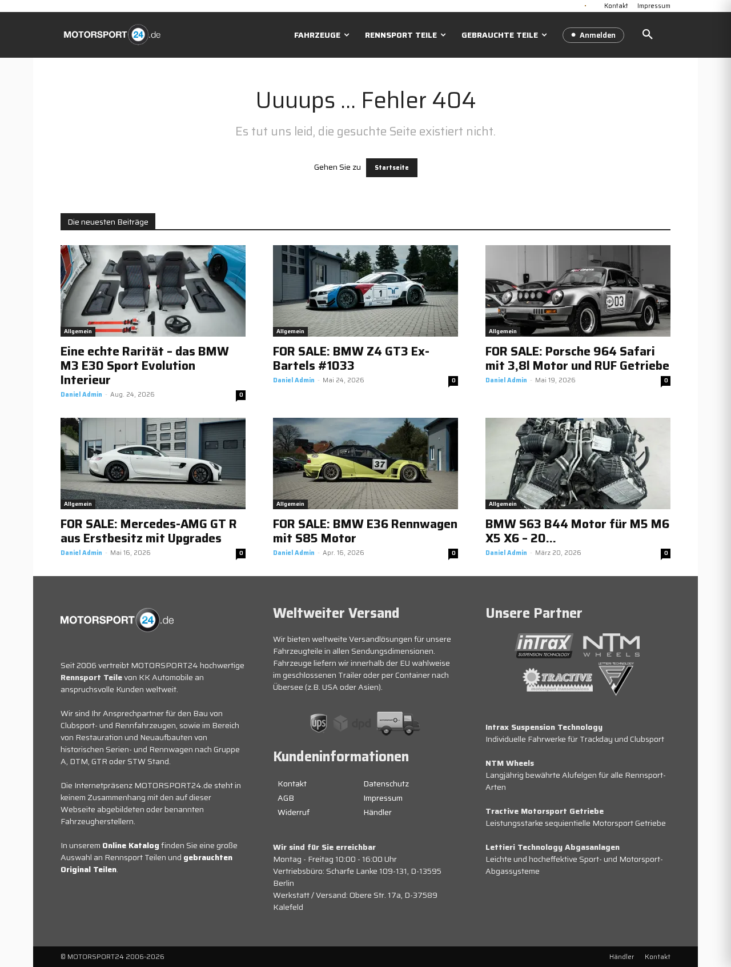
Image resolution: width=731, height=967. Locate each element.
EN (594, 4)
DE (585, 4)
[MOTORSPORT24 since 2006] (112, 34)
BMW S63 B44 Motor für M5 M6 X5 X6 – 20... (577, 531)
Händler (377, 812)
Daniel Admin (81, 394)
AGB (286, 798)
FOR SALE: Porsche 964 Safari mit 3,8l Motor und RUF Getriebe (577, 358)
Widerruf (294, 812)
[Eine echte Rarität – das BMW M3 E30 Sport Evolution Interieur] (153, 291)
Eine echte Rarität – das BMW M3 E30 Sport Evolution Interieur (145, 365)
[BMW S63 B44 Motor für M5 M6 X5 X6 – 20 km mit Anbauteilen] (577, 463)
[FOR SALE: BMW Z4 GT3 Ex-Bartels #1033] (365, 291)
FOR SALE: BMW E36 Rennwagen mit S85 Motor (365, 531)
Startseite (392, 168)
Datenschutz (386, 783)
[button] (647, 35)
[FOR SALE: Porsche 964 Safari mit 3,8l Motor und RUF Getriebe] (577, 291)
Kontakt (292, 783)
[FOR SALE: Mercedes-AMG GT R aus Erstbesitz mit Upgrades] (153, 463)
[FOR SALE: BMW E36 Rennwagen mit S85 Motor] (365, 463)
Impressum (383, 798)
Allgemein (78, 331)
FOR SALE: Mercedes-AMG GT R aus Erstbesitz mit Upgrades (149, 531)
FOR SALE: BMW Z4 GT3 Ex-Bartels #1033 (351, 358)
